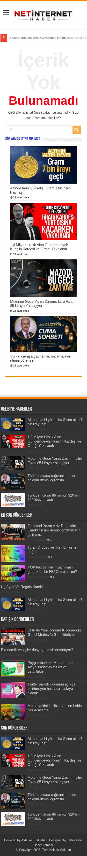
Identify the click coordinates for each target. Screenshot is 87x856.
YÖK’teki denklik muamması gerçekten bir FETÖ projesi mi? (52, 569)
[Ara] (76, 130)
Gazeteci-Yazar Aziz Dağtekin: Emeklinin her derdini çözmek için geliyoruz (54, 530)
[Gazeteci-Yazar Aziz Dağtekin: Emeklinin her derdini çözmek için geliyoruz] (13, 532)
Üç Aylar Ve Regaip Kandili (22, 587)
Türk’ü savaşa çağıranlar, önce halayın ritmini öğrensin (52, 478)
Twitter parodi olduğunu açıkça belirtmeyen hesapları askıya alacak (51, 688)
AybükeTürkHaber (33, 840)
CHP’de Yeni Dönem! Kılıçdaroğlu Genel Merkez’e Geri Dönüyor (54, 632)
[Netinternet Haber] (43, 14)
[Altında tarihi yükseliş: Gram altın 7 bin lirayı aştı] (13, 604)
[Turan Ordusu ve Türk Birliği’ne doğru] (13, 553)
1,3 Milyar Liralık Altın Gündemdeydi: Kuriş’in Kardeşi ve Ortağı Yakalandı (39, 247)
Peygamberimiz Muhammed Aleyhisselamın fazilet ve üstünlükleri (50, 667)
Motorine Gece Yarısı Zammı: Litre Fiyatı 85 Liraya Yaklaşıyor (55, 460)
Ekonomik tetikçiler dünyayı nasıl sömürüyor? (37, 650)
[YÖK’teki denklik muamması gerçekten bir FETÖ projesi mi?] (13, 573)
